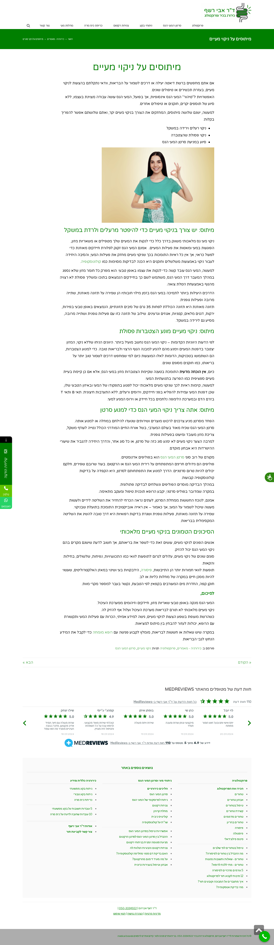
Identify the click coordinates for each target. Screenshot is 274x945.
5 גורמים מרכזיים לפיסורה (227, 870)
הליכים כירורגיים (157, 788)
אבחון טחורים (235, 799)
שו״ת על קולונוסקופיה (155, 822)
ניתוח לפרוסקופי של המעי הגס (150, 799)
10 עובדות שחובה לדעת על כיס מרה (71, 814)
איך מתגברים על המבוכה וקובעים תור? (220, 881)
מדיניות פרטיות (153, 913)
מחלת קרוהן (160, 811)
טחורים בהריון (235, 822)
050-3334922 (128, 908)
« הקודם (244, 662)
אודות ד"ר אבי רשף (80, 826)
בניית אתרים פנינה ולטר (165, 936)
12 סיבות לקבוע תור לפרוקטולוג (225, 876)
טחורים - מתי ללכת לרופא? (227, 864)
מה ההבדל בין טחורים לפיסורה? (224, 853)
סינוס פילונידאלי (233, 839)
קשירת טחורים (234, 811)
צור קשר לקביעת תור (79, 831)
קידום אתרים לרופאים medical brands (135, 936)
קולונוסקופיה (91, 261)
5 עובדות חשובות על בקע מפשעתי (72, 808)
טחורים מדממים (233, 816)
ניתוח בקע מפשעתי (81, 788)
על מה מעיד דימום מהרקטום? (150, 859)
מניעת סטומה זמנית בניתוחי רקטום (147, 842)
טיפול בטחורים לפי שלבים (228, 847)
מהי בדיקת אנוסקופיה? (229, 887)
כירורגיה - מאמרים (55, 39)
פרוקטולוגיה (168, 648)
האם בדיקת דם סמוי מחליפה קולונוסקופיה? (142, 853)
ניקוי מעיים (144, 648)
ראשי (70, 39)
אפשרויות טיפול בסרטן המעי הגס (148, 831)
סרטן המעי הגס (172, 457)
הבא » (28, 662)
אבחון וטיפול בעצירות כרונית (151, 864)
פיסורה (146, 570)
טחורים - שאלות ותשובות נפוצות (224, 859)
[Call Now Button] (264, 936)
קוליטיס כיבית (159, 816)
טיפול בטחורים (234, 805)
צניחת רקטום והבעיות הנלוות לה (149, 847)
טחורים (239, 794)
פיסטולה (238, 833)
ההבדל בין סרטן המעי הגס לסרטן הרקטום (143, 836)
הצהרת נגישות (135, 913)
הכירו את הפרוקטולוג (230, 788)
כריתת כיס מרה (83, 799)
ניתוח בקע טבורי (82, 794)
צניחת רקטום (160, 805)
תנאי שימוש (119, 913)
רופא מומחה (103, 632)
